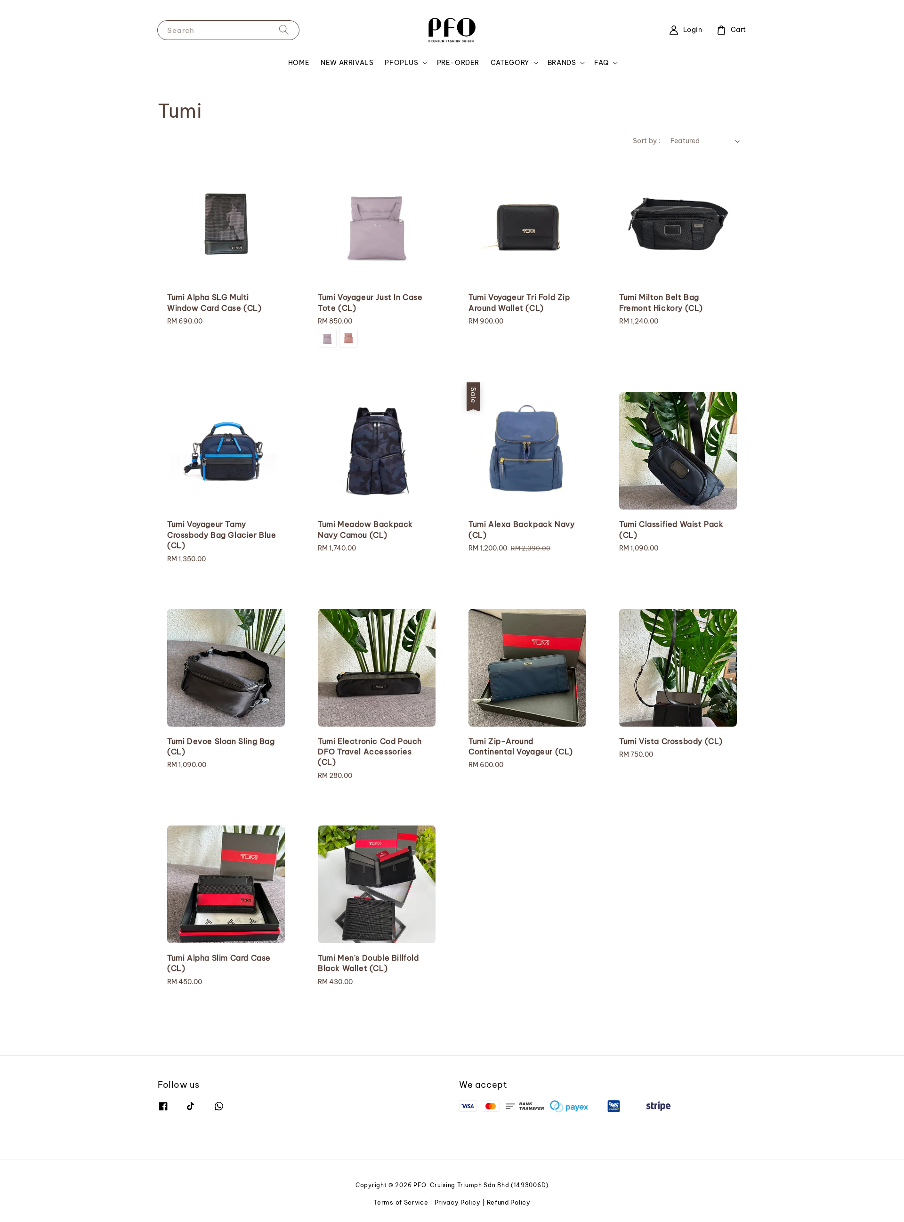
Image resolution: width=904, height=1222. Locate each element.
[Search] (284, 30)
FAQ (601, 62)
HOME (298, 62)
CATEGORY (510, 62)
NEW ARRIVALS (347, 62)
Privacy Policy (458, 1202)
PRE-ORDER (458, 62)
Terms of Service (400, 1202)
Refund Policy (509, 1202)
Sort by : (647, 141)
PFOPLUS (401, 62)
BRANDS (562, 62)
